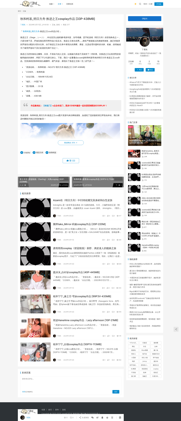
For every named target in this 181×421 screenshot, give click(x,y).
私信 (151, 70)
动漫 (51, 4)
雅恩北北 (156, 365)
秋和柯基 (27, 31)
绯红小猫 (145, 357)
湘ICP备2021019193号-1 (90, 413)
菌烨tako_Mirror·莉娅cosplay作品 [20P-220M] (79, 224)
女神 (155, 346)
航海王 (156, 372)
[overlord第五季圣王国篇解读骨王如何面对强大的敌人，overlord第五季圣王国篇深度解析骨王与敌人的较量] (134, 165)
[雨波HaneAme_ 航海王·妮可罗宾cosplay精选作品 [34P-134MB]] (134, 153)
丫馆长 (22, 25)
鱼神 (144, 372)
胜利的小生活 (145, 365)
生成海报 (85, 417)
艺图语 (144, 343)
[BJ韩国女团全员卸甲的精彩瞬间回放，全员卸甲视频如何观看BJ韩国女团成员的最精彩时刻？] (134, 177)
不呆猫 (133, 372)
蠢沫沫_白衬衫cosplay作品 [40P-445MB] (76, 272)
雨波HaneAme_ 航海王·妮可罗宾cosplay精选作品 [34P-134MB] (151, 153)
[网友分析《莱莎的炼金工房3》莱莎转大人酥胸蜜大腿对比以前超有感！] (134, 224)
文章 (59, 4)
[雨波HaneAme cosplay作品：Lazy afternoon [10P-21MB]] (35, 327)
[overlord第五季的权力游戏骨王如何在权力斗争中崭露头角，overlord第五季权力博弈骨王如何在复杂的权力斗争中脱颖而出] (134, 212)
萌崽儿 (133, 354)
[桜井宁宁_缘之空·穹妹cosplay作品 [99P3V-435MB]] (35, 303)
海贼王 (144, 376)
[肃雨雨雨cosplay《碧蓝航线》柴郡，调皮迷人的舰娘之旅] (35, 255)
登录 (145, 4)
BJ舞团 (133, 369)
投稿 (159, 4)
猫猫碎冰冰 (156, 354)
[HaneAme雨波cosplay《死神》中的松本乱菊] (134, 248)
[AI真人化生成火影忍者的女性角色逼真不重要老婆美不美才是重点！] (134, 201)
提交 (115, 392)
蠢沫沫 (156, 361)
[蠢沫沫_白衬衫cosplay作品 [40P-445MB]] (35, 279)
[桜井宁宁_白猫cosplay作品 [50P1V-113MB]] (35, 351)
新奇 (57, 410)
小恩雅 (133, 357)
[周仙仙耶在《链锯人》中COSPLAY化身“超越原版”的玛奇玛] (134, 236)
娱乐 (50, 410)
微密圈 (156, 343)
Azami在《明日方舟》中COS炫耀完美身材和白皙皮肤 (82, 200)
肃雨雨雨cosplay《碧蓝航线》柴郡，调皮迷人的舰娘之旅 (84, 248)
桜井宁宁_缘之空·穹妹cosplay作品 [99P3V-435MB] (82, 296)
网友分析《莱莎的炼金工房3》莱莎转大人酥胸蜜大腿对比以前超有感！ (151, 223)
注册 (150, 4)
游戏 (58, 25)
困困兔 (133, 350)
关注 (140, 70)
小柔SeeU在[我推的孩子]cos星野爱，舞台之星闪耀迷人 (151, 188)
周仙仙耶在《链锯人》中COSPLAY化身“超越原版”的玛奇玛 (151, 235)
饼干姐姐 (156, 357)
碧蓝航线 (145, 369)
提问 (145, 19)
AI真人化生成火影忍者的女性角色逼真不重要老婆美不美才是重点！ (151, 200)
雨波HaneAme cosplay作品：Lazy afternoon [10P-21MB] (85, 320)
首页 (19, 11)
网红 (133, 346)
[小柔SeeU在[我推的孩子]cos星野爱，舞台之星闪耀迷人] (134, 189)
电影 (133, 361)
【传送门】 (47, 105)
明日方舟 (36, 31)
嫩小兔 (156, 350)
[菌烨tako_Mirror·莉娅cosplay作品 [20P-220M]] (35, 231)
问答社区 (69, 4)
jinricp (145, 361)
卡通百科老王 (156, 376)
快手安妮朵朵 (134, 365)
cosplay (27, 152)
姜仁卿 (133, 376)
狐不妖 (144, 354)
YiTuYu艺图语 (134, 343)
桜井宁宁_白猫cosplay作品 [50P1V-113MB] (77, 344)
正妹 (53, 25)
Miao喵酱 (144, 350)
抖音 (144, 346)
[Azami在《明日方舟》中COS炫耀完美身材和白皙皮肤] (35, 207)
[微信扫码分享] (92, 417)
